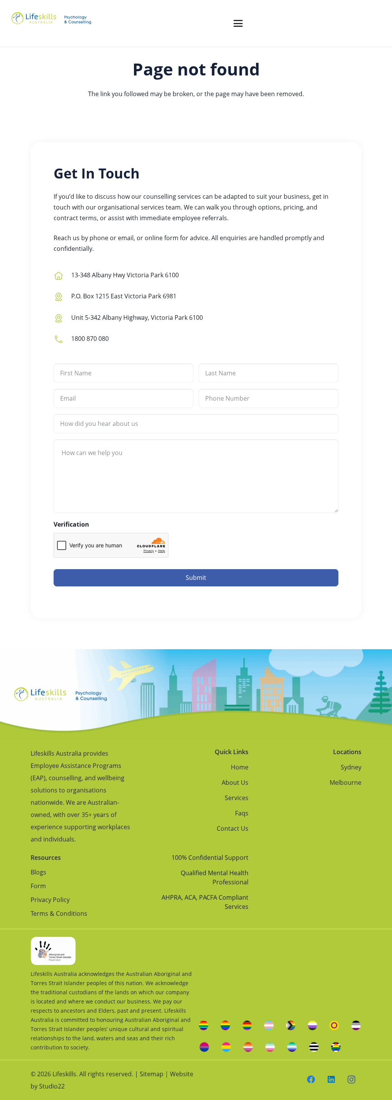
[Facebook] (311, 1080)
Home (239, 767)
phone (99, 238)
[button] (238, 23)
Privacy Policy (50, 899)
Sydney (351, 767)
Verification (71, 524)
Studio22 (52, 1086)
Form (38, 886)
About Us (235, 782)
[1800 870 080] (62, 338)
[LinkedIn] (331, 1080)
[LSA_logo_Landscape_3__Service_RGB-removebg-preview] (51, 23)
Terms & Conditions (59, 913)
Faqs (241, 813)
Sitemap (151, 1074)
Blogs (38, 872)
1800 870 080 (90, 338)
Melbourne (345, 782)
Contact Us (232, 828)
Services (236, 798)
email (126, 238)
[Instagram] (351, 1080)
